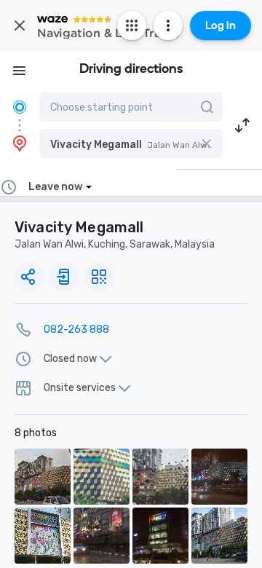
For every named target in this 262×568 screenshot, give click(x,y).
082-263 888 (76, 329)
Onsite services (80, 388)
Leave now (55, 187)
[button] (131, 143)
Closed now (70, 359)
